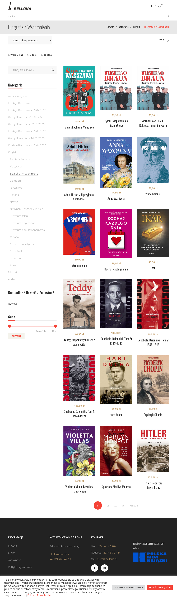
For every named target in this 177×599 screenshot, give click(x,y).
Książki (12, 152)
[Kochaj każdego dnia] (116, 233)
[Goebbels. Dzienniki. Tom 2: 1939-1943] (153, 304)
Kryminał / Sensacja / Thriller (26, 209)
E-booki (12, 272)
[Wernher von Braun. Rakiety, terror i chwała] (153, 88)
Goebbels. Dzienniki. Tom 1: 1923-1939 (79, 413)
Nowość (12, 303)
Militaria (14, 237)
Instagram (155, 6)
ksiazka (48, 54)
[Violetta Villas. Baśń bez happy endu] (79, 451)
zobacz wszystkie (18, 96)
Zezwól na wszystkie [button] (160, 587)
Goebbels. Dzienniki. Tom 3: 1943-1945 (116, 340)
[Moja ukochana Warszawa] (79, 91)
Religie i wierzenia (20, 159)
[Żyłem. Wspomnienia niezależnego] (116, 88)
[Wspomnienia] (153, 160)
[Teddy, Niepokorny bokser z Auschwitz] (79, 304)
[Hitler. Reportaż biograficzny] (153, 449)
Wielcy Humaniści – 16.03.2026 (26, 138)
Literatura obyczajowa (22, 223)
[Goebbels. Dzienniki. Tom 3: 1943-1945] (116, 303)
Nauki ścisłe (16, 251)
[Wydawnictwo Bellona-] (19, 6)
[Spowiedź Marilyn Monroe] (116, 451)
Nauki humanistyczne (22, 244)
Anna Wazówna (116, 198)
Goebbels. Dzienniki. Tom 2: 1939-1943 (153, 342)
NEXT (134, 505)
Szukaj (53, 70)
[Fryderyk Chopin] (153, 379)
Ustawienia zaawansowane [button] (128, 587)
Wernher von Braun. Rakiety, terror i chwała (153, 123)
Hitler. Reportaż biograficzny (153, 485)
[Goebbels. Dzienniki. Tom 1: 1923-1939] (79, 378)
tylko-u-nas (17, 54)
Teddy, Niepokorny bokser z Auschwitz (79, 342)
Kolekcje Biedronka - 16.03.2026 (27, 131)
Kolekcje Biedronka (19, 103)
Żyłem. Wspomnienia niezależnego (116, 123)
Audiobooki (14, 279)
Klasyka (14, 201)
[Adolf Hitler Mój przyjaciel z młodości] (79, 160)
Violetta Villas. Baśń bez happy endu (79, 488)
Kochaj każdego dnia (116, 269)
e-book (33, 54)
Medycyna (16, 166)
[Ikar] (153, 233)
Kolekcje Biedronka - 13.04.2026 (27, 145)
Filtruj (16, 336)
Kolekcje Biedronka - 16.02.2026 (27, 110)
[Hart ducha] (116, 379)
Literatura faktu (19, 216)
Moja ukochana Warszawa (79, 127)
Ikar (153, 268)
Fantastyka (16, 187)
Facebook (151, 6)
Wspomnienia (153, 194)
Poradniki (15, 258)
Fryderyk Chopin (153, 414)
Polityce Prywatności (39, 595)
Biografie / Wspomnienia (24, 173)
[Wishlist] (159, 6)
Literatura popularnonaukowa (27, 230)
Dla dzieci (15, 180)
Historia (14, 194)
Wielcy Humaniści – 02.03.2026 (26, 124)
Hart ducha (116, 414)
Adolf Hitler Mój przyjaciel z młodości (79, 196)
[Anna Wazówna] (116, 162)
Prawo (13, 265)
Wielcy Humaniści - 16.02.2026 (26, 117)
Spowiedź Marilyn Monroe (116, 486)
